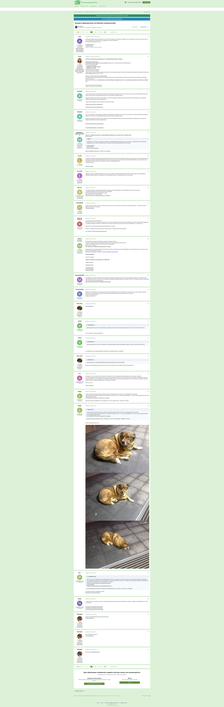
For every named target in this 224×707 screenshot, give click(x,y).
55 (89, 32)
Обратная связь (123, 702)
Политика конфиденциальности (112, 702)
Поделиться (135, 26)
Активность (93, 6)
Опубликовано (90, 36)
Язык (98, 702)
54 (87, 32)
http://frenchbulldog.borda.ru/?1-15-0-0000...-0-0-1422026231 (97, 151)
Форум (77, 6)
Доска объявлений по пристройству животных (112, 19)
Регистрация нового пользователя (94, 683)
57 (93, 32)
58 (95, 32)
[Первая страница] (75, 32)
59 (97, 32)
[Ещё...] (148, 36)
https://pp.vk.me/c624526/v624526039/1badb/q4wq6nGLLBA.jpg (98, 281)
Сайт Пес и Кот (84, 6)
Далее (105, 32)
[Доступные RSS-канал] (149, 696)
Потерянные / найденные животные (94, 27)
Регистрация (146, 2)
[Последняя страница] (108, 32)
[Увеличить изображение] (89, 208)
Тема (102, 702)
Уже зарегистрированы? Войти (134, 2)
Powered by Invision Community (112, 705)
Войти (129, 682)
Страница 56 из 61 (113, 32)
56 (91, 32)
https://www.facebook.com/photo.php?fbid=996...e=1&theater (97, 195)
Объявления (102, 6)
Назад (78, 32)
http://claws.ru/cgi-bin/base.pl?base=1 (92, 592)
